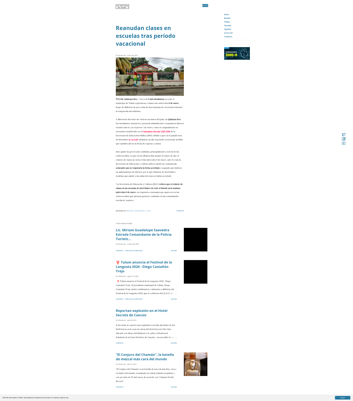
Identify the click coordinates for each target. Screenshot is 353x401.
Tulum (148, 211)
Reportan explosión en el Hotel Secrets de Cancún (141, 312)
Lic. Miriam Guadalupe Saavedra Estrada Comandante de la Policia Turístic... (144, 234)
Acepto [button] (342, 397)
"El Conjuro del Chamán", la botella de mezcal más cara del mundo (145, 356)
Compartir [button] (180, 211)
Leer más (174, 251)
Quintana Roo (140, 211)
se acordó (133, 139)
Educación (130, 211)
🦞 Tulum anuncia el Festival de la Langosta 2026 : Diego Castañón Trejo (144, 266)
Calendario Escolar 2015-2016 (156, 131)
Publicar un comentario (134, 251)
